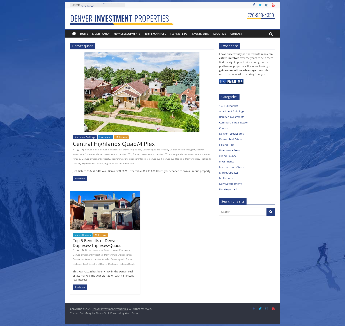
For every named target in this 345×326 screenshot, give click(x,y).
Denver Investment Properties (88, 254)
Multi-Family (101, 33)
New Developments (127, 33)
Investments (200, 33)
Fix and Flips (178, 33)
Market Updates (83, 235)
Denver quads (192, 158)
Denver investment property (96, 158)
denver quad (155, 158)
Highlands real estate (92, 163)
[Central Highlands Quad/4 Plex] (141, 54)
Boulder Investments (231, 117)
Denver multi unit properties (118, 254)
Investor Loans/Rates (231, 167)
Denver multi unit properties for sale (91, 259)
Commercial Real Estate (233, 122)
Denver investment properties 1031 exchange (156, 154)
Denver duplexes (93, 250)
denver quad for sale (173, 158)
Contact (236, 33)
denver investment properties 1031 (114, 154)
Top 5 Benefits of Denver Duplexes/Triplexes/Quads (97, 243)
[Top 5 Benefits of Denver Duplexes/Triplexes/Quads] (105, 193)
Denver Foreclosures (231, 133)
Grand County (227, 156)
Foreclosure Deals (230, 150)
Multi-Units (121, 137)
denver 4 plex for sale (111, 149)
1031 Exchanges (155, 33)
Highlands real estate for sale (119, 163)
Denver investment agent (182, 149)
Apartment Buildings (85, 137)
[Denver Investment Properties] (74, 34)
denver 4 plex (92, 149)
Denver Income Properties (117, 250)
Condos (223, 128)
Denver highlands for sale (155, 149)
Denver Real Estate (230, 139)
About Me (219, 33)
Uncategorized (228, 189)
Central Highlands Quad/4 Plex (114, 144)
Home (84, 33)
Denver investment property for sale (129, 158)
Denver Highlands (132, 149)
